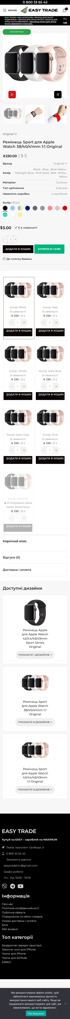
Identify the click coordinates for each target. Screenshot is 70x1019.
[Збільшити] (58, 94)
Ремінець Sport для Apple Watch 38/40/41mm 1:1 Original (35, 708)
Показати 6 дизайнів (34, 722)
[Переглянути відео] (12, 94)
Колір (7, 202)
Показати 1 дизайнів (33, 654)
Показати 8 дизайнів (34, 789)
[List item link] (35, 854)
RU (65, 18)
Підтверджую (36, 1013)
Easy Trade (10, 17)
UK (65, 22)
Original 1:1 (10, 134)
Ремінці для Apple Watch (31, 20)
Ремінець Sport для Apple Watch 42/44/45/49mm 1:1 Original (35, 775)
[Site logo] (39, 10)
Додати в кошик (18, 248)
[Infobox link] (35, 2)
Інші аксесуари (25, 17)
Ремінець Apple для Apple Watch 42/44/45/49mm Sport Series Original (35, 638)
